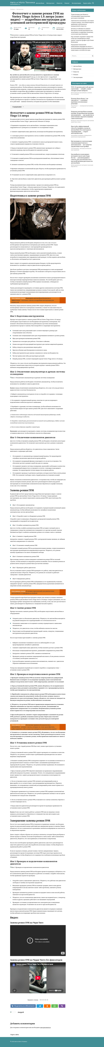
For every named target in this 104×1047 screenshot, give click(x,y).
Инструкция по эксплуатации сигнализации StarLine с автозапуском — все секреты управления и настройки (81, 143)
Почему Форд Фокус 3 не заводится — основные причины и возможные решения (79, 101)
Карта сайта (87, 3)
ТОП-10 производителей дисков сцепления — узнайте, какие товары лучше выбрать (82, 88)
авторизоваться (45, 1027)
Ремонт (67, 3)
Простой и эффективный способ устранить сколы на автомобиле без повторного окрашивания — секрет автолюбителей (81, 130)
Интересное (50, 3)
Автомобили (40, 3)
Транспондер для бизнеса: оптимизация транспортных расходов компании (80, 16)
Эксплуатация (76, 3)
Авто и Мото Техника (22, 2)
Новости (59, 3)
